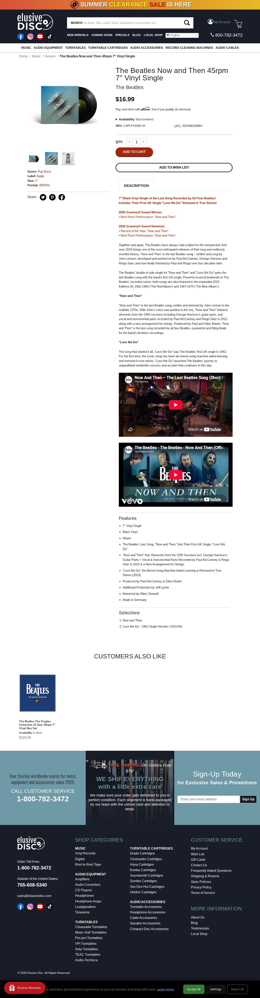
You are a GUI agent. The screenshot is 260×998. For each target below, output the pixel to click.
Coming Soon (101, 35)
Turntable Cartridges (108, 47)
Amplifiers (82, 879)
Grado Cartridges (142, 853)
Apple (40, 176)
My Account (199, 848)
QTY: (119, 142)
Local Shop (199, 934)
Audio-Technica (86, 960)
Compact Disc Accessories (149, 929)
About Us (197, 917)
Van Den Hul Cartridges (147, 886)
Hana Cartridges (142, 864)
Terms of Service (203, 892)
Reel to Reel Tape (88, 864)
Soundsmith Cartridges (146, 875)
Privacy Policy (201, 887)
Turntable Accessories (146, 907)
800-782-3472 (228, 35)
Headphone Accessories (147, 912)
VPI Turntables (85, 943)
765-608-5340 (32, 885)
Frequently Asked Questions (211, 870)
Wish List (197, 854)
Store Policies (201, 882)
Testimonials (200, 928)
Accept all (193, 989)
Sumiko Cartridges (143, 881)
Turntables (75, 47)
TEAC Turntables (87, 954)
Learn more (165, 989)
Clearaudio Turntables (91, 927)
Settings (215, 989)
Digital (79, 859)
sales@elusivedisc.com (34, 896)
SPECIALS (122, 35)
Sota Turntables (86, 949)
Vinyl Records (85, 853)
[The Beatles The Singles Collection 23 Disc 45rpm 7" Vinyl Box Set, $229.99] (37, 693)
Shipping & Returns (205, 876)
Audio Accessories (146, 47)
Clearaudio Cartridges (146, 859)
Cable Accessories (143, 918)
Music (26, 47)
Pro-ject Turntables (88, 938)
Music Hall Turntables (90, 932)
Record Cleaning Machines (189, 47)
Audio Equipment (48, 47)
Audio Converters (87, 884)
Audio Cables (227, 47)
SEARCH (76, 22)
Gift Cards (198, 859)
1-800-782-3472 (43, 799)
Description (136, 186)
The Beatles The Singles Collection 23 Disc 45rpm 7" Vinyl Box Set (37, 725)
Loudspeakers (85, 907)
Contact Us (199, 865)
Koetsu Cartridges (143, 870)
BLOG (136, 35)
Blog (194, 923)
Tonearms (82, 912)
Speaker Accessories (145, 923)
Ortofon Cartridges (143, 892)
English (175, 35)
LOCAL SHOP (153, 35)
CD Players (83, 890)
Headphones (84, 895)
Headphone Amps (88, 901)
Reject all (237, 989)
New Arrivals (77, 35)
